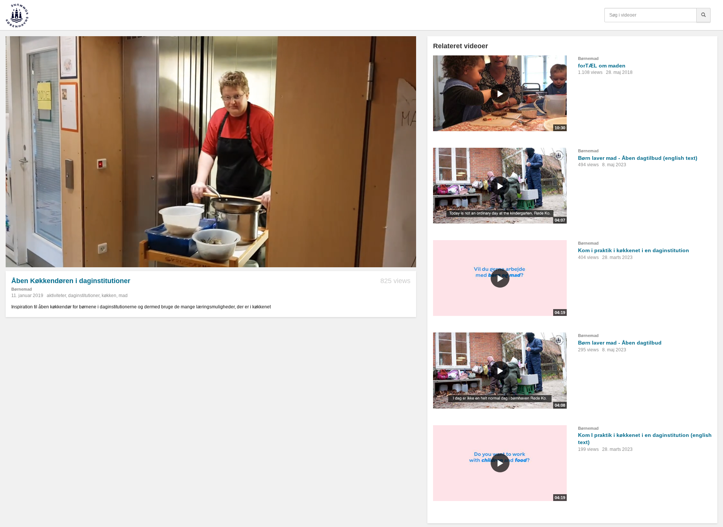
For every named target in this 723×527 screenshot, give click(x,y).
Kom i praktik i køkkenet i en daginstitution (633, 250)
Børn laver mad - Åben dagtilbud (620, 343)
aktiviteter (56, 295)
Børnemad (21, 289)
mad (123, 295)
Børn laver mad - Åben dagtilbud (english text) (637, 158)
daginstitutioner (83, 295)
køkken (109, 295)
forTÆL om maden (601, 66)
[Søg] (703, 15)
